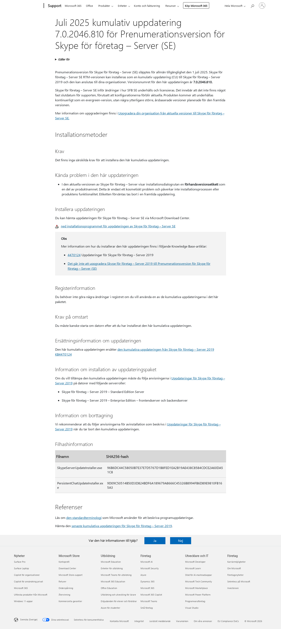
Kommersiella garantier (70, 601)
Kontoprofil (64, 561)
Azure (143, 574)
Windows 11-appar (23, 601)
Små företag (146, 607)
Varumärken (182, 621)
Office (89, 5)
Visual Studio (191, 607)
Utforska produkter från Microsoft (30, 594)
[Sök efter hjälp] (252, 5)
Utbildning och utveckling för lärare (118, 594)
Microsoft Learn (193, 568)
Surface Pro (19, 561)
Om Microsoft (234, 568)
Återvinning (64, 594)
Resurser (170, 5)
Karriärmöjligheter (236, 561)
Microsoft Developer (195, 561)
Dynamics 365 (147, 581)
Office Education (109, 588)
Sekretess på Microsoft (238, 581)
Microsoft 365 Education (113, 581)
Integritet (139, 621)
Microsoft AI (146, 561)
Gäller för (64, 59)
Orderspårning (66, 588)
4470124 (74, 255)
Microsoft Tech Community (198, 581)
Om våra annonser (203, 621)
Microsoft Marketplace (196, 588)
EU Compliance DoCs (228, 621)
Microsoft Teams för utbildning (116, 574)
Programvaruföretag (195, 601)
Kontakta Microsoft (119, 621)
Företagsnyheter (235, 574)
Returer (62, 581)
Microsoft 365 (73, 5)
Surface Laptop (21, 568)
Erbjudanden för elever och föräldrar (119, 601)
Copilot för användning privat (28, 581)
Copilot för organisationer (27, 574)
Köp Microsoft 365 (196, 5)
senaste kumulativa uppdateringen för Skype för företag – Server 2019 (122, 526)
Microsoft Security (149, 568)
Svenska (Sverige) (28, 619)
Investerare (233, 588)
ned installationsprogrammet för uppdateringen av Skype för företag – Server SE (118, 226)
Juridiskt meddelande (160, 621)
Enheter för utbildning (112, 568)
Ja (154, 540)
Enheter (122, 5)
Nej (180, 540)
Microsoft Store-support (70, 574)
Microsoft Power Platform (197, 594)
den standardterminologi (84, 517)
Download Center (67, 568)
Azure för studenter (110, 607)
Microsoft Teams (148, 601)
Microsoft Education (111, 561)
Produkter (104, 5)
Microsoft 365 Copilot (151, 594)
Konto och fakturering (147, 5)
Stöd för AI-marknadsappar (198, 574)
